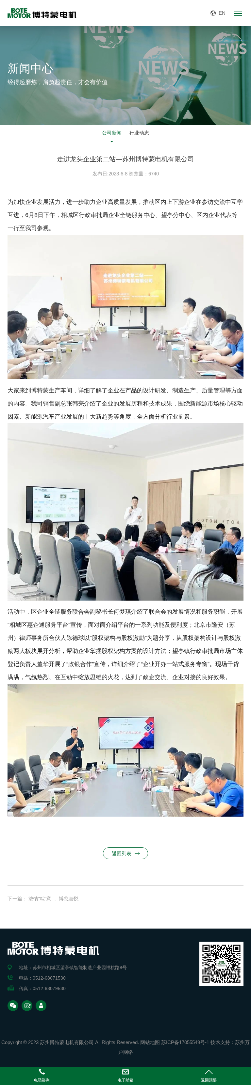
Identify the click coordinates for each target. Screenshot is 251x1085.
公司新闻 (112, 133)
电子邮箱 (125, 1080)
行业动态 (139, 133)
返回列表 (121, 853)
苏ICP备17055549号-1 (185, 1042)
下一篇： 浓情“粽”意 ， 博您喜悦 (43, 898)
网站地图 (150, 1042)
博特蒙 (40, 390)
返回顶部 (209, 1080)
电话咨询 (42, 1080)
